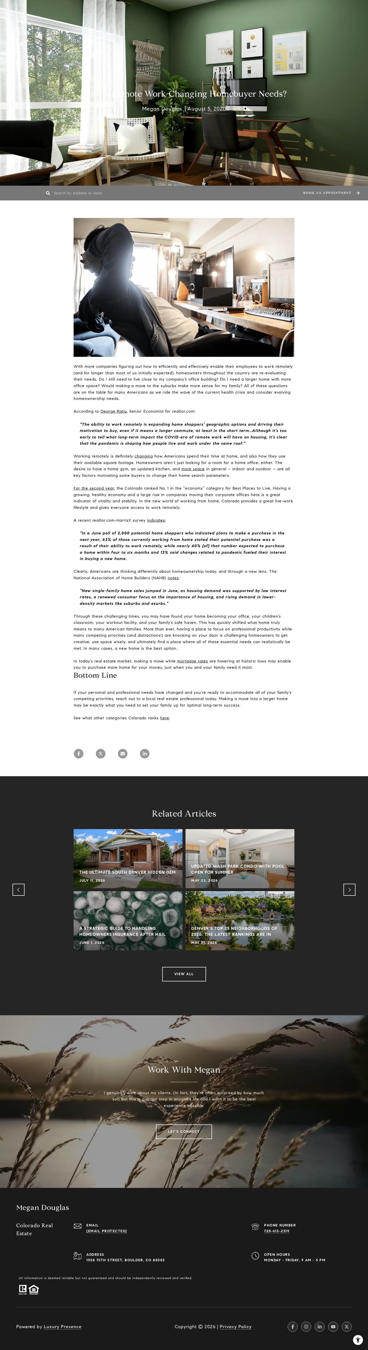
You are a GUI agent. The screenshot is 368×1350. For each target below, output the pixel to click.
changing (144, 456)
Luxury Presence (63, 1326)
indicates (156, 520)
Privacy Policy (236, 1326)
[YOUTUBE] (333, 1327)
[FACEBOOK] (293, 1327)
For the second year (94, 488)
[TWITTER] (347, 1327)
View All (184, 974)
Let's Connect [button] (184, 1132)
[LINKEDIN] (320, 1327)
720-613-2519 (276, 1231)
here (164, 718)
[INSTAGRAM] (306, 1327)
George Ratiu (114, 411)
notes (173, 578)
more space (193, 469)
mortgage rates (192, 661)
